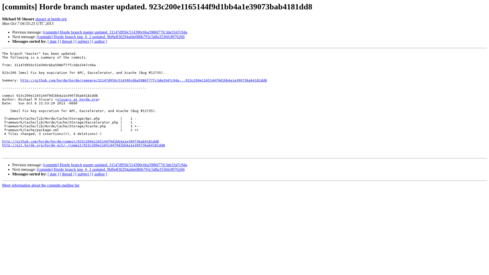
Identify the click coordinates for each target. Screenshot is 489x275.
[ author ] (99, 41)
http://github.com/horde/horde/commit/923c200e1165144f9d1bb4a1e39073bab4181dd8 (80, 141)
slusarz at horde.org (51, 19)
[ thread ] (67, 41)
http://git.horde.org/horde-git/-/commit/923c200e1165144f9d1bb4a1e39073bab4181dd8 (83, 145)
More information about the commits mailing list (40, 185)
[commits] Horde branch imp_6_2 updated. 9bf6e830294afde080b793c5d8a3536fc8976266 (111, 37)
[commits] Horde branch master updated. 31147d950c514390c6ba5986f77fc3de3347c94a (115, 32)
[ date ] (53, 41)
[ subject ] (83, 41)
